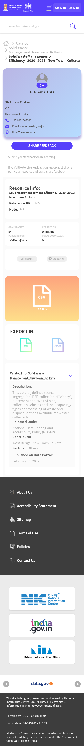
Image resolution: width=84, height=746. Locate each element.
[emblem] (12, 9)
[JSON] (58, 345)
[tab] (42, 376)
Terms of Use (27, 533)
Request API (58, 259)
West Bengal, (22, 443)
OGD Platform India (34, 716)
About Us (24, 492)
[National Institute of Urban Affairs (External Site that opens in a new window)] (42, 652)
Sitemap (24, 519)
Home (5, 43)
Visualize (29, 259)
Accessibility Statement (36, 505)
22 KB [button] (42, 308)
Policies (23, 546)
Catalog (22, 43)
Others (33, 448)
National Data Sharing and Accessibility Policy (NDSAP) (33, 430)
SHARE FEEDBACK (42, 145)
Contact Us (26, 560)
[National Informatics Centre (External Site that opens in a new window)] (42, 599)
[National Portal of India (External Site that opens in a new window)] (42, 625)
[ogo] (28, 11)
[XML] (26, 345)
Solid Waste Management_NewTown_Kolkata (35, 50)
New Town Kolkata (46, 443)
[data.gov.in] (42, 684)
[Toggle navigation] (49, 8)
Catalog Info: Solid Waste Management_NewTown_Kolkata (32, 375)
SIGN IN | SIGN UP (67, 8)
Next (77, 684)
